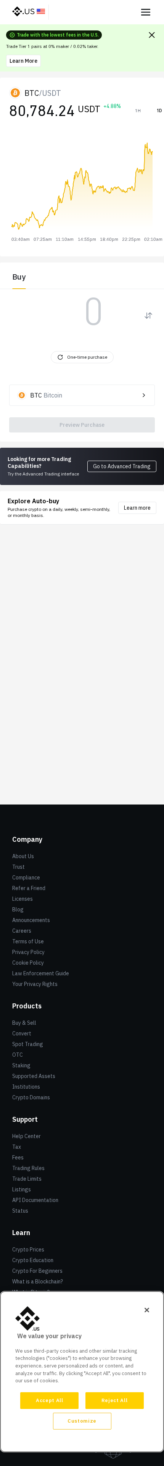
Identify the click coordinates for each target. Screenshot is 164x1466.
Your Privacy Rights (35, 984)
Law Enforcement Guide (40, 973)
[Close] (146, 1310)
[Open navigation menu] (146, 12)
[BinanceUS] (29, 12)
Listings (21, 1189)
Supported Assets (33, 1076)
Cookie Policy (28, 962)
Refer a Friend (28, 888)
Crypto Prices (28, 1249)
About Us (23, 856)
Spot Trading (27, 1044)
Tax (16, 1146)
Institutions (26, 1086)
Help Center (26, 1136)
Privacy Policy (28, 952)
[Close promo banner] (152, 35)
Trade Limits (27, 1178)
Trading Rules (28, 1168)
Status (20, 1210)
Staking (21, 1065)
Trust (18, 866)
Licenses (22, 898)
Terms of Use (28, 941)
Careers (21, 930)
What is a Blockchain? (37, 1281)
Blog (18, 909)
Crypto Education (32, 1260)
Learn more (137, 507)
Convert (21, 1033)
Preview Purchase (82, 424)
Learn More (23, 60)
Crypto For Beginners (37, 1270)
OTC (17, 1054)
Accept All (49, 1400)
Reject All (114, 1400)
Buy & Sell (24, 1022)
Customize (82, 1421)
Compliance (26, 877)
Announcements (31, 920)
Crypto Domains (31, 1097)
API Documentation (35, 1200)
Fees (18, 1157)
